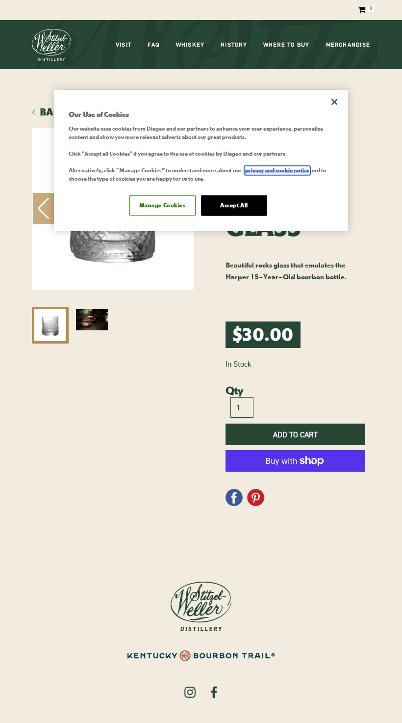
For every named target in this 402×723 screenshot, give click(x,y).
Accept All (234, 205)
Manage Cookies (162, 205)
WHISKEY (190, 44)
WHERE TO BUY (286, 44)
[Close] (334, 102)
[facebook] (214, 692)
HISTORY (234, 44)
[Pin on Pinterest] (255, 494)
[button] (43, 208)
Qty (234, 390)
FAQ (154, 44)
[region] (201, 160)
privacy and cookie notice (277, 170)
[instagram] (190, 692)
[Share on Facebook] (234, 494)
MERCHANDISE (348, 44)
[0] (360, 9)
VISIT (123, 44)
